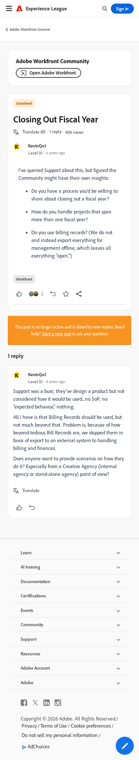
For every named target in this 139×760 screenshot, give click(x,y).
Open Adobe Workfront (52, 73)
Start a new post (56, 334)
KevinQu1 (37, 145)
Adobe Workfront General (30, 29)
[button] (34, 132)
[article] (69, 442)
